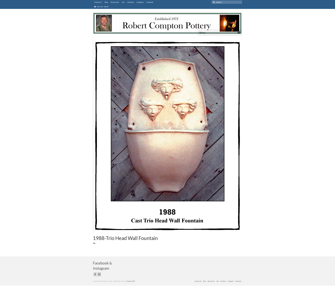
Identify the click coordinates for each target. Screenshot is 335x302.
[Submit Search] (214, 2)
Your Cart (102, 7)
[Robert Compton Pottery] (167, 23)
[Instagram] (99, 274)
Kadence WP (131, 281)
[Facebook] (95, 274)
